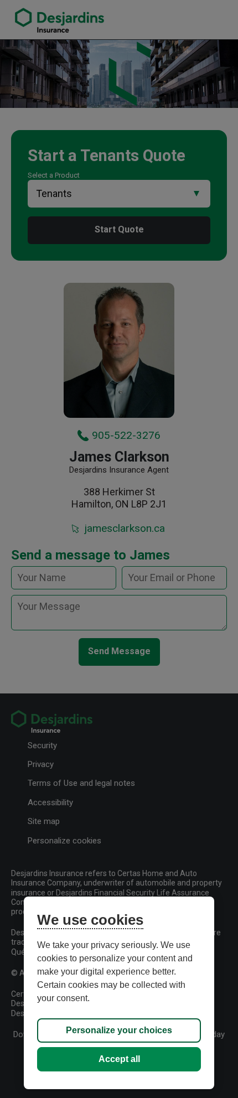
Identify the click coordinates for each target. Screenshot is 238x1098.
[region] (119, 993)
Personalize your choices (119, 1030)
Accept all (119, 1059)
